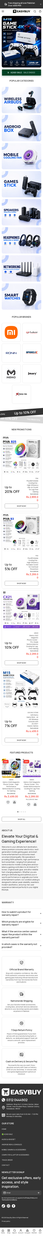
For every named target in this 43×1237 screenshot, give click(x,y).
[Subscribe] (38, 1192)
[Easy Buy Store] (21, 11)
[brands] (11, 332)
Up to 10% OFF (12, 413)
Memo (11, 780)
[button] (40, 11)
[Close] (40, 4)
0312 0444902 (17, 1100)
